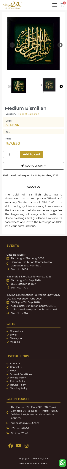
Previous (9, 44)
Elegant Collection (28, 113)
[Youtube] (19, 446)
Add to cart (31, 154)
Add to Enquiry (35, 165)
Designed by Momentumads (33, 463)
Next (57, 44)
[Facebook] (11, 446)
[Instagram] (27, 446)
